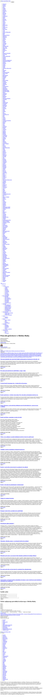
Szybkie (4, 285)
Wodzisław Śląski (6, 90)
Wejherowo (5, 84)
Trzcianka (4, 280)
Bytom (4, 26)
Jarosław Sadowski (3, 346)
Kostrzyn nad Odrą (6, 244)
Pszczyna (4, 170)
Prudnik (4, 246)
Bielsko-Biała (5, 25)
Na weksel (7, 301)
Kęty (3, 234)
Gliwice (4, 22)
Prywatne (6, 330)
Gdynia (4, 15)
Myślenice (4, 249)
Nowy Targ (5, 136)
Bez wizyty (17, 352)
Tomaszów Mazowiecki (7, 68)
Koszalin (4, 41)
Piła (3, 52)
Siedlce (4, 49)
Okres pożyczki (3, 595)
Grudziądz (4, 43)
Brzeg (4, 173)
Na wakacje (7, 294)
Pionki (4, 230)
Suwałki (4, 57)
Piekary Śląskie (5, 80)
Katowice (4, 14)
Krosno (4, 95)
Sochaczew (5, 142)
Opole (4, 31)
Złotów (4, 189)
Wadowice (4, 241)
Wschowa (4, 171)
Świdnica (4, 77)
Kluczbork (4, 166)
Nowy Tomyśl (5, 226)
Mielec (4, 71)
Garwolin (4, 214)
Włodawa (4, 261)
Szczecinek (5, 126)
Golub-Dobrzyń (5, 265)
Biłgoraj (4, 182)
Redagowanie (5, 621)
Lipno (4, 262)
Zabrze (4, 24)
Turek (4, 190)
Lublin (4, 12)
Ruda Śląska (5, 29)
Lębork (4, 117)
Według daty (22, 350)
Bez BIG (33, 352)
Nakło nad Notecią (6, 239)
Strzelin (4, 270)
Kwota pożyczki (3, 594)
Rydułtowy (5, 223)
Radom (4, 17)
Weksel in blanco (8, 302)
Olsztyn (4, 23)
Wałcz (4, 250)
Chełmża (4, 247)
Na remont (7, 293)
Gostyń (4, 183)
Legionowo (5, 82)
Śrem (4, 115)
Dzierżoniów (5, 255)
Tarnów (4, 38)
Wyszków (4, 134)
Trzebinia (4, 167)
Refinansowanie (8, 307)
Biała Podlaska (5, 75)
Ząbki (4, 140)
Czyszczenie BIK (8, 310)
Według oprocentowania (15, 350)
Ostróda (4, 137)
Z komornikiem (7, 305)
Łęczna (4, 224)
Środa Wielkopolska (6, 147)
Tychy (4, 30)
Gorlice (4, 128)
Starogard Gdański (6, 91)
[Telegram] (1, 368)
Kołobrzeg (4, 94)
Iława (4, 116)
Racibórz (4, 81)
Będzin (4, 78)
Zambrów (4, 181)
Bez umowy (7, 299)
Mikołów (4, 131)
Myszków (4, 159)
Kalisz (4, 40)
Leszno (4, 64)
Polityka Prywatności (6, 625)
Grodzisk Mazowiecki (7, 193)
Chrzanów (4, 160)
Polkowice (4, 212)
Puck (3, 211)
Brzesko (4, 236)
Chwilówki (7, 286)
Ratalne (6, 288)
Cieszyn (4, 118)
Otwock (4, 97)
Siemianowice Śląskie (6, 61)
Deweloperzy (7, 322)
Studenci (6, 317)
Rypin (4, 245)
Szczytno (4, 156)
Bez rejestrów (7, 297)
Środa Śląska (5, 237)
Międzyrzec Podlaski (6, 272)
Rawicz (4, 178)
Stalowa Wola (5, 73)
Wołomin (4, 141)
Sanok (4, 110)
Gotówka (23, 352)
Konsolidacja (7, 309)
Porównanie (5, 626)
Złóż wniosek (2, 367)
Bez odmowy (12, 352)
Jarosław (4, 111)
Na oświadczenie (12, 353)
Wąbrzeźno (5, 257)
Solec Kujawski (5, 276)
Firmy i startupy (8, 319)
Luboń (4, 149)
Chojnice (4, 180)
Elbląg (4, 33)
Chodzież (4, 243)
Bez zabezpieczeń (25, 353)
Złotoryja (4, 228)
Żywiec (4, 130)
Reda (4, 144)
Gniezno (4, 59)
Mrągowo (4, 191)
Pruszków (4, 70)
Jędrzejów (4, 252)
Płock (4, 34)
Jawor (4, 210)
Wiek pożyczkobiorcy (4, 597)
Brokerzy (6, 324)
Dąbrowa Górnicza (6, 35)
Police (4, 148)
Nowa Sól (4, 106)
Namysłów (5, 256)
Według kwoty (3, 350)
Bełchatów (4, 76)
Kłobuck (4, 273)
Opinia (4, 622)
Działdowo (5, 176)
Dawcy (6, 327)
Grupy (4, 315)
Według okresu (8, 350)
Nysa (4, 124)
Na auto (6, 292)
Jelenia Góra (5, 48)
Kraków (4, 119)
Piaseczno (4, 164)
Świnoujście (5, 103)
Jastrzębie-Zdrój (5, 46)
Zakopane (4, 155)
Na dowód (7, 290)
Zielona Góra (5, 27)
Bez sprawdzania (6, 295)
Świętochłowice (5, 86)
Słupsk (4, 45)
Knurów (4, 107)
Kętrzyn (4, 153)
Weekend (6, 289)
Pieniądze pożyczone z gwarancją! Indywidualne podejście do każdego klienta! (18, 555)
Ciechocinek (5, 135)
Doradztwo (7, 326)
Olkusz (4, 125)
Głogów (4, 62)
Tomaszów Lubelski (6, 222)
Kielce (4, 21)
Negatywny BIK (6, 352)
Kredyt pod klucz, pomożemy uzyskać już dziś (11, 417)
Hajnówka (4, 152)
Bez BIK (6, 296)
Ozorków (4, 215)
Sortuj (1, 349)
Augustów (4, 129)
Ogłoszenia (2, 351)
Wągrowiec (5, 161)
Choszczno (5, 271)
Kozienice (4, 254)
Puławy (4, 92)
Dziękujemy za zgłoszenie (7, 628)
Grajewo (4, 187)
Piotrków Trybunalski (6, 53)
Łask (3, 188)
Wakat (4, 623)
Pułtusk (4, 278)
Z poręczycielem (38, 353)
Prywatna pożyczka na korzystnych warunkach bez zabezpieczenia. (15, 569)
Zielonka (4, 218)
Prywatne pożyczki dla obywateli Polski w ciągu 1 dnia (13, 370)
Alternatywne (5, 329)
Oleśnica (4, 113)
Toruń (4, 18)
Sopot (4, 109)
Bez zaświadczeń (8, 298)
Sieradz (4, 101)
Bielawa (4, 151)
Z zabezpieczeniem (31, 353)
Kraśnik (4, 185)
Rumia (4, 85)
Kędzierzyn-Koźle (6, 72)
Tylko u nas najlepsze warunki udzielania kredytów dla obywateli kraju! (17, 436)
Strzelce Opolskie (6, 221)
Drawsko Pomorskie (6, 275)
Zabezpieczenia (5, 311)
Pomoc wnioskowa (8, 328)
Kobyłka (4, 192)
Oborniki (4, 229)
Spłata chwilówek (8, 306)
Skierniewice (5, 88)
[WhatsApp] (2, 368)
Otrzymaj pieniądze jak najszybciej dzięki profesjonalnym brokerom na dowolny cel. (19, 359)
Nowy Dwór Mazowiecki (7, 179)
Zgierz (4, 79)
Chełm (4, 67)
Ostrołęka (4, 83)
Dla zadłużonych (8, 304)
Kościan (4, 145)
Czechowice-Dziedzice (7, 120)
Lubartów (4, 198)
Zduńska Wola (5, 102)
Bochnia (4, 127)
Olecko (4, 175)
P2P (5, 331)
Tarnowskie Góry (6, 114)
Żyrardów (4, 104)
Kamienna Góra (5, 217)
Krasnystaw (5, 184)
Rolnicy (6, 321)
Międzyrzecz (5, 242)
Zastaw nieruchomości (9, 312)
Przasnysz (4, 194)
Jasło (3, 157)
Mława (4, 197)
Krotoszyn (4, 174)
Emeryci (6, 316)
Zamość (4, 65)
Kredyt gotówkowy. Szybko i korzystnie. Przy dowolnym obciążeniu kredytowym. (19, 394)
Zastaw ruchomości (8, 314)
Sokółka (4, 260)
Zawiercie (4, 87)
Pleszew (4, 277)
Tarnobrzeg (5, 93)
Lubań (4, 240)
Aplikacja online (6, 629)
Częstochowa (5, 16)
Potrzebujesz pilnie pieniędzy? (7, 523)
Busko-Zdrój (5, 248)
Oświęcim (4, 108)
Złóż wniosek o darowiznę (7, 624)
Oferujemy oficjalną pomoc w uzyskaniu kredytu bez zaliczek (14, 541)
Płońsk (4, 213)
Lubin (4, 55)
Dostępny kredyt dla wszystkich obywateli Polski (11, 510)
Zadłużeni (4, 303)
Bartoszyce (5, 154)
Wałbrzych (4, 36)
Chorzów (4, 39)
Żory (3, 112)
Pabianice (4, 63)
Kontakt (4, 619)
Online (6, 287)
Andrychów (5, 238)
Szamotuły (4, 266)
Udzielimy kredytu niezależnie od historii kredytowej (12, 449)
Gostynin (4, 274)
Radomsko (4, 96)
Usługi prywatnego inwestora (7, 498)
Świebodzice (5, 227)
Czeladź (4, 150)
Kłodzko (4, 133)
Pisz (3, 195)
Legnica (4, 42)
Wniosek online (3, 342)
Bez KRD (30, 352)
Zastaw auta (7, 313)
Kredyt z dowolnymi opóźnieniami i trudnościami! (12, 484)
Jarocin (4, 169)
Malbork (4, 132)
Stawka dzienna (3, 596)
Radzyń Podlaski (6, 268)
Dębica (4, 122)
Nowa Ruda (5, 186)
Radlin (4, 233)
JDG (6, 320)
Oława (4, 123)
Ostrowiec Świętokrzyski (7, 60)
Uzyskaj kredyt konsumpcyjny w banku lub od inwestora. (13, 383)
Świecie (4, 158)
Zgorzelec (4, 121)
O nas (4, 620)
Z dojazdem (7, 291)
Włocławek (5, 37)
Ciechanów (5, 99)
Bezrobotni (7, 300)
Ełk (3, 69)
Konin (4, 51)
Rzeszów (4, 19)
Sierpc (4, 267)
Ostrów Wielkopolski (6, 56)
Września (4, 138)
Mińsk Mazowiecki (6, 231)
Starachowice (5, 89)
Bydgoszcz (5, 11)
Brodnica (4, 165)
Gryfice (4, 251)
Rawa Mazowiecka (6, 258)
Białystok (4, 13)
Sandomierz (5, 172)
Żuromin (4, 263)
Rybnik (4, 28)
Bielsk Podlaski (5, 264)
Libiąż (4, 235)
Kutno (4, 100)
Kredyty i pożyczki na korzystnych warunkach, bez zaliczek (14, 467)
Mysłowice (5, 50)
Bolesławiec (5, 105)
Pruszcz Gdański (6, 143)
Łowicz (4, 177)
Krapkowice (5, 225)
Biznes (4, 318)
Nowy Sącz (5, 47)
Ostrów (4, 281)
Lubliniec (4, 162)
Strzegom (4, 216)
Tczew (4, 74)
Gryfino (4, 219)
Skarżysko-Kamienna (6, 98)
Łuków (4, 163)
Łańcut (4, 279)
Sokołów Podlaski (6, 196)
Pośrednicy (5, 323)
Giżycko (4, 146)
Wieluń (4, 168)
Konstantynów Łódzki (7, 220)
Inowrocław (5, 54)
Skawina (4, 259)
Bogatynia (4, 232)
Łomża (4, 66)
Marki (4, 139)
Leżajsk (4, 253)
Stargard (4, 58)
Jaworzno (4, 44)
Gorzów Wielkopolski (6, 32)
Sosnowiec (5, 20)
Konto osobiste (5, 627)
